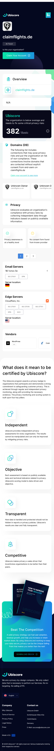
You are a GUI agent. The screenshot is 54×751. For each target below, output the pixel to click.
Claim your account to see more (24, 175)
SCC (19, 312)
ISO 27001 (12, 276)
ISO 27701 (39, 307)
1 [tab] (20, 256)
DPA (23, 276)
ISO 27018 (25, 307)
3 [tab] (33, 256)
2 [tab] (26, 256)
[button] (47, 131)
